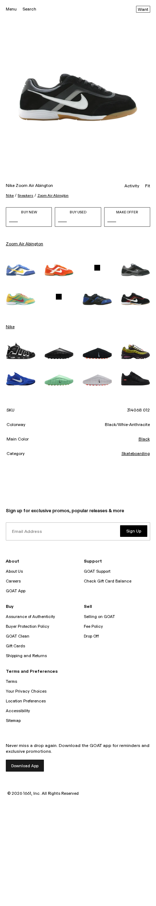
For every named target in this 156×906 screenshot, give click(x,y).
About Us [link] (14, 571)
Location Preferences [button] (26, 701)
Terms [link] (11, 682)
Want (143, 10)
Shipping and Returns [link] (26, 656)
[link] (21, 269)
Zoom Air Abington (53, 195)
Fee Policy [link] (93, 627)
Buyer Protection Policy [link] (27, 627)
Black (144, 439)
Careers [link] (13, 581)
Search (29, 9)
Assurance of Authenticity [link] (30, 617)
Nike (10, 195)
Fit (147, 186)
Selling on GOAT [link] (99, 617)
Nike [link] (10, 327)
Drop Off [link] (91, 636)
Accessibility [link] (18, 711)
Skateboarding (136, 454)
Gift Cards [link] (15, 646)
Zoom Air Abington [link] (24, 244)
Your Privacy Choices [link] (26, 691)
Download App (24, 766)
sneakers (25, 195)
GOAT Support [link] (97, 571)
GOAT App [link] (15, 591)
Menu (11, 9)
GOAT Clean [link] (17, 636)
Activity (131, 186)
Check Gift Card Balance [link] (107, 581)
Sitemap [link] (13, 721)
